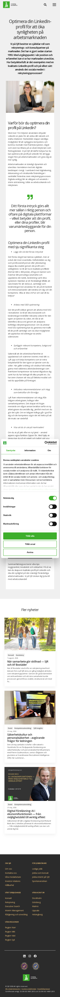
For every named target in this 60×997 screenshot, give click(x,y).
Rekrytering (10, 902)
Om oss (8, 868)
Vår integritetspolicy (13, 989)
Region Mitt (10, 931)
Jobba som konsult (40, 872)
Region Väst (10, 935)
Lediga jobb (37, 868)
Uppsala (35, 910)
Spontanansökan (39, 881)
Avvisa (30, 552)
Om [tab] (49, 450)
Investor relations (12, 881)
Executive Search (12, 906)
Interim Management (14, 910)
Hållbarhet (9, 885)
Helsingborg (37, 914)
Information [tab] (30, 450)
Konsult (8, 898)
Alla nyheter (28, 848)
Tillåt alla (30, 536)
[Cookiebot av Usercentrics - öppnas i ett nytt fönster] (44, 443)
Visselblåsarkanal (43, 989)
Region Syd (10, 939)
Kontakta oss (11, 872)
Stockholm (36, 898)
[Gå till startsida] (10, 4)
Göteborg (36, 902)
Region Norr (10, 927)
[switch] (53, 506)
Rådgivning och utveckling (16, 914)
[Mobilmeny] (54, 5)
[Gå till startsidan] (30, 977)
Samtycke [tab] (10, 450)
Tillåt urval (30, 544)
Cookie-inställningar (28, 989)
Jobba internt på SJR (40, 877)
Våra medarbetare (13, 877)
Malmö (35, 906)
